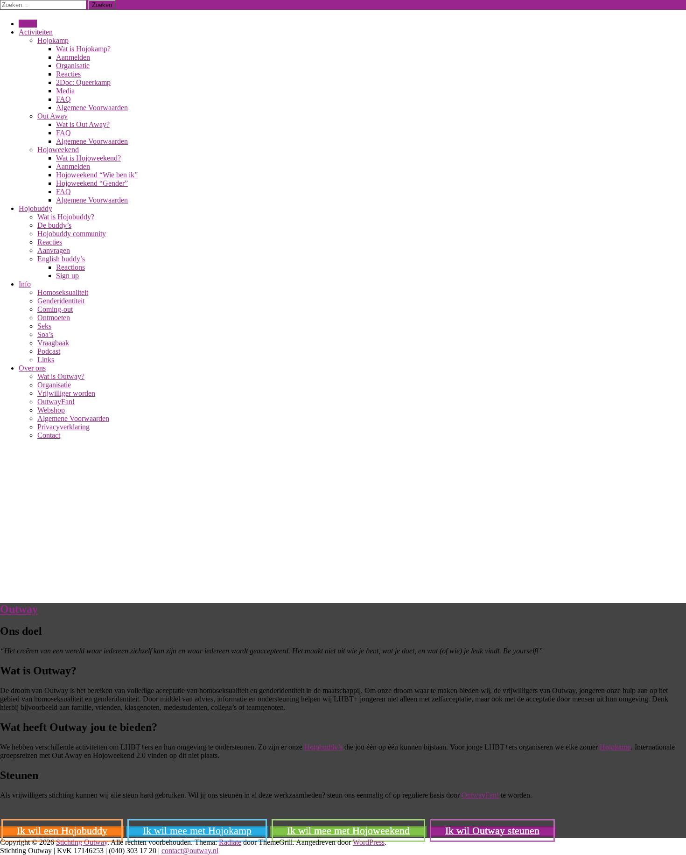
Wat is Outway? (60, 376)
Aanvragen (53, 250)
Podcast (48, 351)
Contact (48, 435)
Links (45, 360)
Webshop (51, 410)
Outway (19, 609)
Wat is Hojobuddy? (65, 217)
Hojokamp (53, 40)
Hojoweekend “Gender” (92, 183)
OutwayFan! (56, 402)
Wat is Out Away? (83, 124)
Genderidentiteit (60, 301)
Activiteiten (36, 32)
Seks (44, 326)
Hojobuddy (35, 208)
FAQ (63, 99)
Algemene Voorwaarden (92, 108)
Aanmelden (73, 57)
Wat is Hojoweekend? (88, 158)
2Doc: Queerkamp (83, 82)
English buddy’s (61, 259)
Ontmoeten (53, 318)
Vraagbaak (53, 343)
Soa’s (45, 334)
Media (65, 91)
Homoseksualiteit (62, 292)
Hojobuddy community (71, 234)
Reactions (70, 267)
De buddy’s (54, 225)
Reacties (68, 74)
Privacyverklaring (63, 427)
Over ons (32, 368)
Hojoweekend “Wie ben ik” (97, 175)
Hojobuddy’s (323, 747)
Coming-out (55, 309)
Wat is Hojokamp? (83, 49)
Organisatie (73, 66)
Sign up (67, 276)
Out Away (52, 116)
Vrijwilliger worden (66, 393)
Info (25, 284)
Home (28, 24)
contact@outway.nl (189, 851)
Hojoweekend (58, 150)
